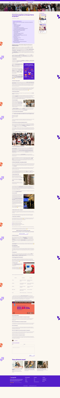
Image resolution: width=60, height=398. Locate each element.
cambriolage (29, 186)
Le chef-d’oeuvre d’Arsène (24, 159)
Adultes (26, 380)
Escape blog (15, 13)
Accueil (13, 13)
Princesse (24, 88)
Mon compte (45, 2)
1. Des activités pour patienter (17, 37)
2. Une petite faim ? (16, 38)
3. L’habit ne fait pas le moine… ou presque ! (19, 33)
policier (24, 186)
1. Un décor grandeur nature (17, 31)
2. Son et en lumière (16, 32)
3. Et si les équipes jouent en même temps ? (19, 39)
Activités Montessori (36, 381)
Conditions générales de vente (32, 385)
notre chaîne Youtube (17, 206)
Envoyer (30, 355)
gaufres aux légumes (19, 97)
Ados (25, 379)
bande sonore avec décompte (17, 202)
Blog (34, 378)
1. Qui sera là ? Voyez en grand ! (17, 24)
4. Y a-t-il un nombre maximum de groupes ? (19, 27)
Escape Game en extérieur (18, 171)
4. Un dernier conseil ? (16, 40)
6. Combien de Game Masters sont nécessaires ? (19, 29)
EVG (14, 55)
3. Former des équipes (16, 26)
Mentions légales (26, 385)
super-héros (26, 186)
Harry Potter (27, 88)
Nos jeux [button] (10, 2)
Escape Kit (28, 190)
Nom (12, 344)
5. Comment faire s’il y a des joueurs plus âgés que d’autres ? (21, 28)
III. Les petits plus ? (15, 36)
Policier (32, 88)
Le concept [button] (13, 2)
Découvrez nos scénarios (22, 233)
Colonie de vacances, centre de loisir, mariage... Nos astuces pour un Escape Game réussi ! (23, 22)
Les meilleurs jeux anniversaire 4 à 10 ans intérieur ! (17, 369)
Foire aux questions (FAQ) (17, 42)
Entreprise (26, 381)
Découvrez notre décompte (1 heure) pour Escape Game (19, 41)
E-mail (24, 344)
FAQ (34, 380)
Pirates (30, 88)
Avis (34, 379)
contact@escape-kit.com (19, 268)
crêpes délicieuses (29, 97)
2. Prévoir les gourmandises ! (17, 25)
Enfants (26, 378)
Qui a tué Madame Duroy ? (27, 158)
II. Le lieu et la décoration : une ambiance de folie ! (19, 30)
